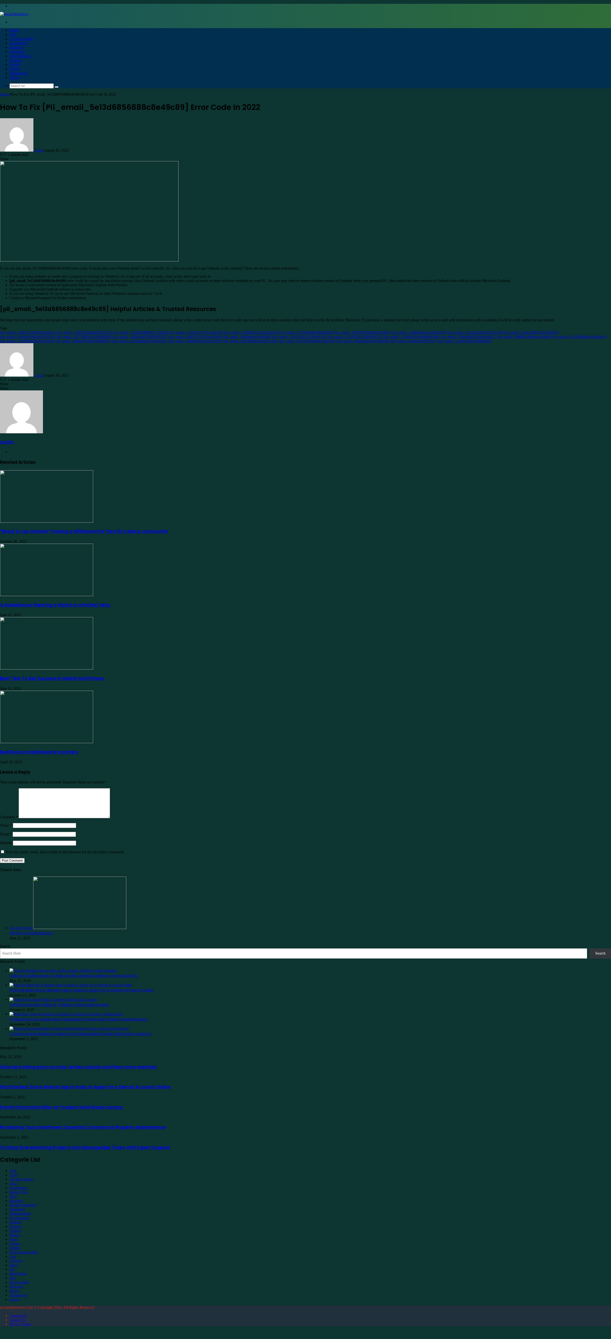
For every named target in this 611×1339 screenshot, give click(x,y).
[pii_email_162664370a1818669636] (83, 341)
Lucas (38, 150)
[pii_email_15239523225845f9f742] (355, 337)
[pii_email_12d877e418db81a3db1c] (28, 332)
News (14, 1265)
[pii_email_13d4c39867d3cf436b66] (531, 332)
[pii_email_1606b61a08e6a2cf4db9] (524, 337)
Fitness (15, 1235)
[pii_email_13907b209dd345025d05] (362, 332)
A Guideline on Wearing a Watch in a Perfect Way (55, 605)
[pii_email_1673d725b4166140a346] (307, 341)
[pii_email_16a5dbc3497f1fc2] (413, 341)
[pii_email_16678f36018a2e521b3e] (250, 341)
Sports (14, 69)
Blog (13, 1196)
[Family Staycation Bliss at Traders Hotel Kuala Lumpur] (53, 999)
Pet (12, 1269)
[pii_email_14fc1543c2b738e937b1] (299, 337)
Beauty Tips (19, 1192)
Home (14, 30)
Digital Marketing (23, 1205)
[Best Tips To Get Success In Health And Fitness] (46, 668)
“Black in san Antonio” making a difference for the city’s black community (84, 531)
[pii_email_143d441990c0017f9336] (27, 337)
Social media (19, 1282)
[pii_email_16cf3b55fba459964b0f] (464, 341)
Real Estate (18, 1274)
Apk (13, 34)
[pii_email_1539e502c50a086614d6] (411, 337)
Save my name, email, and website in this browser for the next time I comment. (65, 852)
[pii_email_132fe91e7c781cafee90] (196, 332)
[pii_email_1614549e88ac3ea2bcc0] (579, 337)
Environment (19, 1218)
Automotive (18, 43)
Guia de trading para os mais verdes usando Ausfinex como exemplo (73, 975)
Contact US (18, 1315)
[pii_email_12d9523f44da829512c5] (84, 332)
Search (5, 946)
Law (13, 1256)
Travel (14, 77)
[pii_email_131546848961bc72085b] (141, 332)
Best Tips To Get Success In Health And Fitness (52, 678)
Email (6, 834)
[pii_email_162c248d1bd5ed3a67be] (139, 341)
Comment (9, 817)
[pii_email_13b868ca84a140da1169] (419, 332)
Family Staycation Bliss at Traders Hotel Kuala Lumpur (60, 1004)
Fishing (15, 1231)
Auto (13, 1183)
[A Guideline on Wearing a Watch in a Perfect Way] (46, 595)
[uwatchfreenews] (14, 14)
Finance (15, 1226)
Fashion (15, 60)
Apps (14, 1175)
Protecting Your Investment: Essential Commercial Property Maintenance (79, 1019)
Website (6, 843)
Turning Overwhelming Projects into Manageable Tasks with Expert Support (80, 1034)
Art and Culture (21, 39)
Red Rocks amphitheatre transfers (39, 752)
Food (13, 1239)
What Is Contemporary (31, 933)
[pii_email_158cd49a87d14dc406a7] (468, 337)
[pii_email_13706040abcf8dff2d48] (306, 332)
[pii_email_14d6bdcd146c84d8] (247, 337)
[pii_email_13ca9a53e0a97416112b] (475, 332)
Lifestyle (16, 1261)
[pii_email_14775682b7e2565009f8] (84, 337)
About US (17, 1320)
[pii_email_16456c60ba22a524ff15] (195, 341)
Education (17, 52)
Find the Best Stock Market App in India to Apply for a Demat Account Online (81, 990)
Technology (18, 73)
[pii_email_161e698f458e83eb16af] (27, 341)
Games (15, 1244)
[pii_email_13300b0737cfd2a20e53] (251, 332)
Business (16, 47)
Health (15, 64)
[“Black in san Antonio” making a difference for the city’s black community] (46, 521)
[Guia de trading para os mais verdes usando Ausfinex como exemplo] (63, 970)
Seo (12, 1278)
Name (6, 825)
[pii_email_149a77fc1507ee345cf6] (195, 337)
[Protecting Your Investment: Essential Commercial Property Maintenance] (66, 1014)
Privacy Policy (21, 1324)
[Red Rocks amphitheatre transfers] (46, 742)
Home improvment (24, 1252)
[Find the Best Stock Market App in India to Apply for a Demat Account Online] (71, 985)
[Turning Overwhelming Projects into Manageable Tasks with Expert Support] (69, 1029)
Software (16, 1286)
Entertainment (20, 56)
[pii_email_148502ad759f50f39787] (140, 337)
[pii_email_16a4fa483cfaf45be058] (362, 341)
